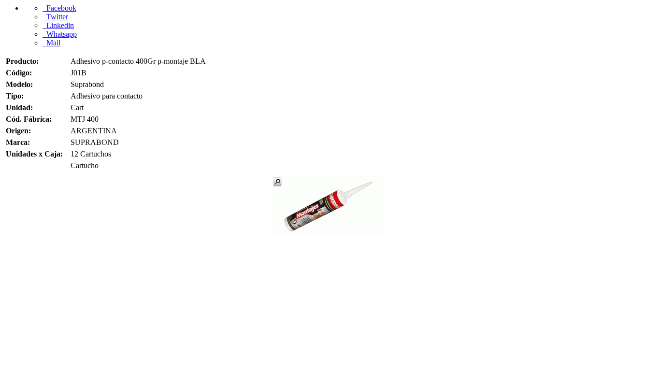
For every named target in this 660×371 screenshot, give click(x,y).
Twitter (55, 17)
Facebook (59, 8)
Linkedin (58, 25)
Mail (51, 43)
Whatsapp (60, 34)
